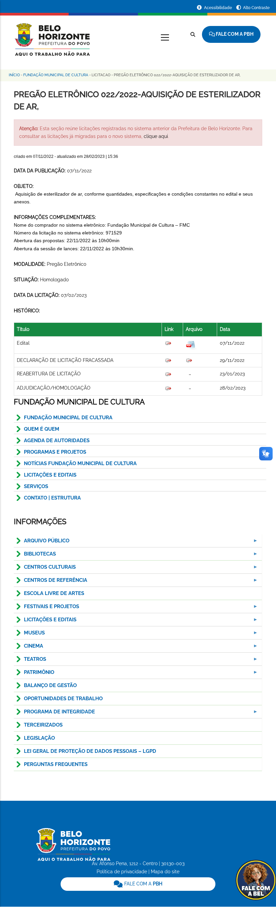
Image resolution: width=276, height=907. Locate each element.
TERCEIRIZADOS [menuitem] (43, 725)
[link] (138, 884)
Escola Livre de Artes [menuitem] (54, 593)
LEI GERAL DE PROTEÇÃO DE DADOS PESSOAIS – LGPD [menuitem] (90, 751)
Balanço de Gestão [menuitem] (50, 685)
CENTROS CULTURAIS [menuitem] (45, 569)
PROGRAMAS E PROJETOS (55, 452)
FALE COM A (142, 883)
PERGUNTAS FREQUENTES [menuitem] (56, 764)
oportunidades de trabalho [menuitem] (63, 699)
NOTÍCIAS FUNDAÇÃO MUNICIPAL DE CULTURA (80, 463)
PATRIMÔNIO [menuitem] (34, 674)
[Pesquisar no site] (193, 34)
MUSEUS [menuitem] (29, 635)
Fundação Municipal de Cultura (55, 75)
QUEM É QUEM (41, 429)
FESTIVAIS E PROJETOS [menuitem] (46, 608)
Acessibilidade (218, 7)
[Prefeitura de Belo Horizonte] (52, 35)
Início (14, 75)
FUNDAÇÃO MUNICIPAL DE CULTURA (68, 418)
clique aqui (156, 136)
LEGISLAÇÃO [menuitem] (39, 738)
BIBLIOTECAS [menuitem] (35, 556)
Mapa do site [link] (165, 871)
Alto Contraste (256, 7)
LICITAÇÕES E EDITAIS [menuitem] (45, 621)
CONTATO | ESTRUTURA (52, 498)
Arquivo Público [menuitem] (41, 542)
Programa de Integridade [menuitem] (54, 713)
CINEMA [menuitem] (28, 648)
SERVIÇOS (36, 486)
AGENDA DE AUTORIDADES (57, 440)
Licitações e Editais (50, 475)
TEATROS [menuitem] (30, 661)
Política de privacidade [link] (122, 871)
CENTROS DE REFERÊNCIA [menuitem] (50, 582)
